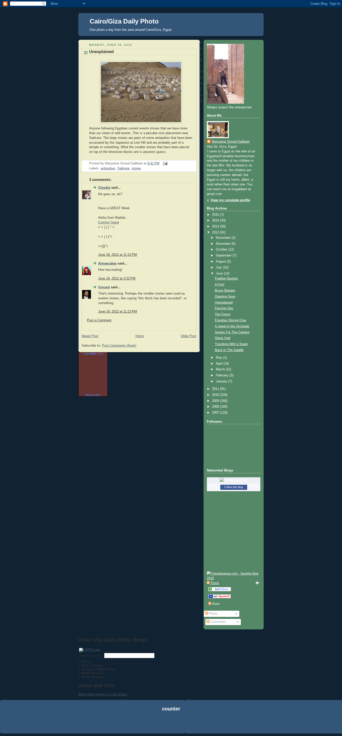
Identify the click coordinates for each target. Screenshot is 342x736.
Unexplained (101, 51)
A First (219, 284)
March (221, 369)
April (219, 363)
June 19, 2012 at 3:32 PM (116, 278)
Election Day (224, 308)
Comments (217, 622)
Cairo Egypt (118, 694)
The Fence (222, 314)
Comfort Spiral (108, 222)
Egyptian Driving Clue (230, 320)
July (219, 267)
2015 (216, 214)
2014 (216, 220)
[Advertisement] (171, 723)
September (224, 255)
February (223, 375)
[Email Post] (164, 163)
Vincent (104, 287)
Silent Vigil (222, 338)
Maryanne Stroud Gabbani (231, 141)
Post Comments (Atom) (119, 345)
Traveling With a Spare (231, 344)
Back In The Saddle (229, 350)
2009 (216, 401)
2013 (216, 226)
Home (139, 336)
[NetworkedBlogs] (233, 480)
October (222, 249)
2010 (216, 395)
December (224, 237)
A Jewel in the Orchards (232, 326)
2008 (216, 406)
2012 (216, 232)
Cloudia (104, 187)
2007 (216, 412)
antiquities (108, 168)
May (219, 357)
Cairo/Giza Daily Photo (124, 21)
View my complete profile (230, 200)
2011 (216, 389)
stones (136, 168)
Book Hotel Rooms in (94, 694)
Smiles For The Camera (232, 332)
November (224, 244)
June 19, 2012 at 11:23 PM (117, 311)
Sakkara (123, 168)
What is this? (93, 394)
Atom (215, 604)
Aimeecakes (107, 263)
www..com (93, 353)
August (221, 261)
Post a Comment (99, 320)
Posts (212, 613)
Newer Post (90, 336)
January (222, 381)
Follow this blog (233, 486)
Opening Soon (225, 296)
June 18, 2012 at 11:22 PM (117, 255)
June (220, 273)
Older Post (188, 336)
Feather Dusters (226, 278)
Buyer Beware (225, 290)
